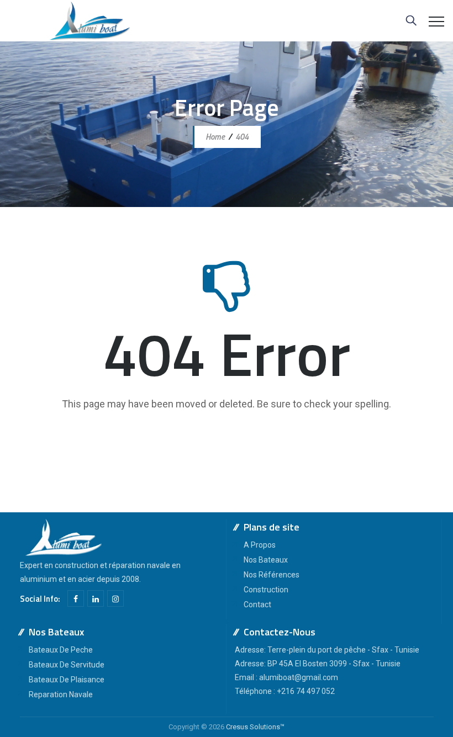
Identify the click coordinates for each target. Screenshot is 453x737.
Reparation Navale (61, 694)
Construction (266, 589)
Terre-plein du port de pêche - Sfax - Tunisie (343, 649)
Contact (257, 604)
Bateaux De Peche (61, 649)
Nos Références (271, 574)
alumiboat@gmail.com (298, 677)
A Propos (260, 544)
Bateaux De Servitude (66, 664)
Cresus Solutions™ (255, 727)
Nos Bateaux (266, 559)
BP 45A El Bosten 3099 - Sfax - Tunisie (334, 663)
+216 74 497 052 (306, 691)
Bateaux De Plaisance (66, 679)
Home (214, 136)
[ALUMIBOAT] (90, 20)
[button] (227, 442)
